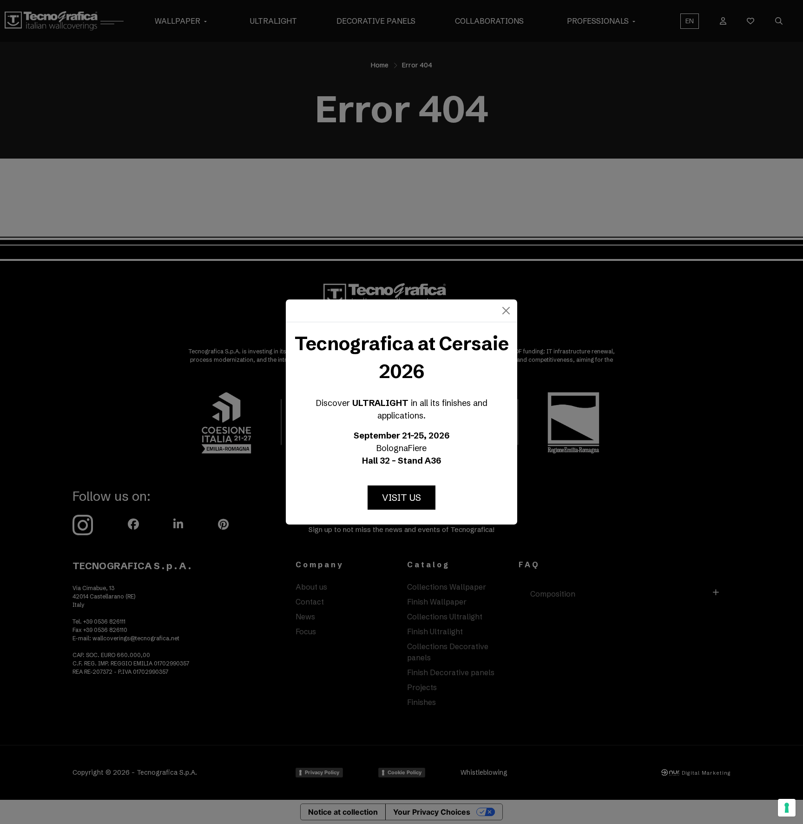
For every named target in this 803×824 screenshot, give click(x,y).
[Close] (506, 310)
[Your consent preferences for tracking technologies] (787, 808)
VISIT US (401, 497)
